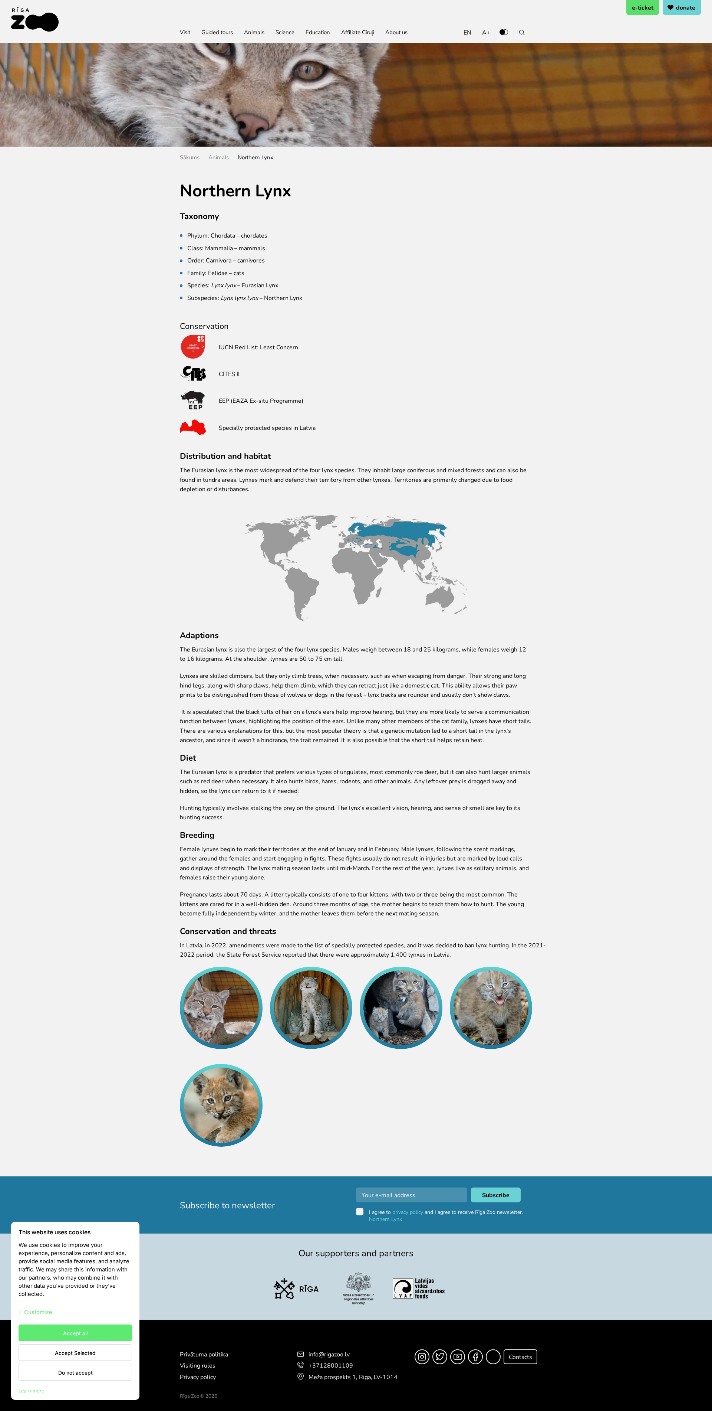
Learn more (31, 1390)
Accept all (75, 1333)
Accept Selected (75, 1352)
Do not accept (75, 1372)
